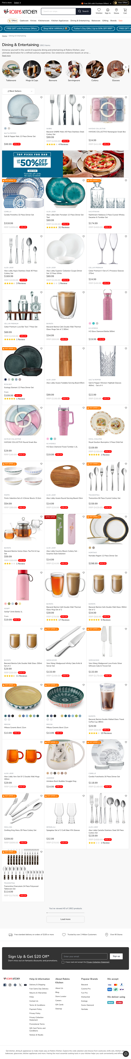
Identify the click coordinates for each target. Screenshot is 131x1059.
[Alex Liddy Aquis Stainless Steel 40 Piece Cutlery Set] (23, 249)
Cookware (24, 21)
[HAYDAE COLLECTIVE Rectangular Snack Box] (108, 110)
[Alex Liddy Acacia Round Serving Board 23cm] (65, 476)
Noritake (93, 552)
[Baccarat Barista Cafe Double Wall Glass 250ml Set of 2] (23, 641)
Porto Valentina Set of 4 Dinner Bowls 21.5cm (22, 498)
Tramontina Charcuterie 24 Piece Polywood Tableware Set (21, 887)
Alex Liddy (51, 212)
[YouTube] (25, 985)
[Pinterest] (15, 985)
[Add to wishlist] (41, 97)
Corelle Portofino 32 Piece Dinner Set (19, 215)
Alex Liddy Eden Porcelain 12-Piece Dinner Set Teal (65, 216)
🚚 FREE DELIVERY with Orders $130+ (93, 4)
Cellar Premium (96, 268)
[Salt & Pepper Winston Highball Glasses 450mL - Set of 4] (108, 361)
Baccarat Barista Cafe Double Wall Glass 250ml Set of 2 (23, 664)
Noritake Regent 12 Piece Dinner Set (103, 556)
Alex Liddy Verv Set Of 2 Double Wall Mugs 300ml (22, 778)
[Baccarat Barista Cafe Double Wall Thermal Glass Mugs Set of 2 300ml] (65, 305)
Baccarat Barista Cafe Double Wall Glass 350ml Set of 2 (108, 608)
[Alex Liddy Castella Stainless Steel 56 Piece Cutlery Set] (108, 808)
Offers (14, 21)
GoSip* (7, 608)
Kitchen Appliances (59, 21)
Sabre (49, 129)
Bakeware (96, 21)
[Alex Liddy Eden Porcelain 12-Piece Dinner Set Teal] (65, 193)
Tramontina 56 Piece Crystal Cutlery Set (104, 498)
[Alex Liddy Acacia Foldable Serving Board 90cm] (65, 361)
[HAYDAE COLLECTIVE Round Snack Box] (23, 420)
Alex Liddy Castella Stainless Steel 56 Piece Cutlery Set (106, 831)
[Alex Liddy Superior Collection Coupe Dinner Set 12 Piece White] (65, 249)
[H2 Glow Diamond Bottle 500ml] (108, 305)
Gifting (105, 21)
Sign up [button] (116, 956)
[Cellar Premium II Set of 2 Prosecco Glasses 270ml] (108, 249)
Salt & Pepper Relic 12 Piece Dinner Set (20, 136)
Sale (120, 21)
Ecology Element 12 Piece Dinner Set (19, 388)
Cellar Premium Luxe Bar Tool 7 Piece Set (20, 327)
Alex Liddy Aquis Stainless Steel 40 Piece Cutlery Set (20, 272)
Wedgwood (51, 660)
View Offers (121, 3)
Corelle (7, 212)
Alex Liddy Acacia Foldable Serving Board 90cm (65, 383)
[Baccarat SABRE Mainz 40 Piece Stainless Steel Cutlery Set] (65, 110)
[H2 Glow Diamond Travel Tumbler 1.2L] (65, 420)
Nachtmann (94, 212)
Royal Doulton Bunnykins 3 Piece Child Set (106, 442)
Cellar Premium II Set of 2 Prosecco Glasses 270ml (106, 272)
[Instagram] (10, 985)
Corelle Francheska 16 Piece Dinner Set (104, 777)
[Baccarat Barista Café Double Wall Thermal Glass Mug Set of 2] (65, 585)
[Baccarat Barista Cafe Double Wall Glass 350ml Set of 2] (108, 585)
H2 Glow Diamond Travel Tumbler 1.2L (62, 447)
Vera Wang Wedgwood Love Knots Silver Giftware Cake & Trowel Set (105, 664)
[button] (126, 67)
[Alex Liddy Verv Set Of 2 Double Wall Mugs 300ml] (23, 754)
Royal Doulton (95, 439)
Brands (113, 21)
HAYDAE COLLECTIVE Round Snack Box (20, 442)
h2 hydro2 (93, 328)
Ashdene (50, 778)
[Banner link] (65, 164)
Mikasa (7, 724)
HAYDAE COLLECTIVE (97, 129)
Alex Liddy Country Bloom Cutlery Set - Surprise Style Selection (62, 552)
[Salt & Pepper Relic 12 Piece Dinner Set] (23, 110)
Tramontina (94, 495)
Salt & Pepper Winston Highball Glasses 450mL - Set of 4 (105, 384)
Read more (6, 56)
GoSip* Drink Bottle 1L (13, 612)
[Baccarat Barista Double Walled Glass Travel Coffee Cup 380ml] (108, 697)
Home (4, 36)
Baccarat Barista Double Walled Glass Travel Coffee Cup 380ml (106, 720)
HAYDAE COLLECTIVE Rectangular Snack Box (107, 132)
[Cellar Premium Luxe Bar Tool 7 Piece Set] (23, 305)
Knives (33, 21)
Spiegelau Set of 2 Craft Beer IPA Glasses (63, 830)
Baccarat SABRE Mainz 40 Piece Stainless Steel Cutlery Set (65, 133)
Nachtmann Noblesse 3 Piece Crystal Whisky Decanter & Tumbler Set (106, 216)
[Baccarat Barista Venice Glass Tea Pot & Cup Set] (23, 529)
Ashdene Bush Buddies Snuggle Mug (61, 781)
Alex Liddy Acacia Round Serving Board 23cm (64, 498)
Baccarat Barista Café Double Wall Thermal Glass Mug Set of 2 (63, 608)
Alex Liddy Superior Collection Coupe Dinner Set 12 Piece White (64, 272)
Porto (7, 495)
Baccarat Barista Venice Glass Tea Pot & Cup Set (22, 552)
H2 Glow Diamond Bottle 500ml (102, 331)
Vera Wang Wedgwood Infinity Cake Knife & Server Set (64, 664)
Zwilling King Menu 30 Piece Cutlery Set (20, 830)
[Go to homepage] (20, 11)
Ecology (8, 384)
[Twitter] (20, 985)
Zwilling (8, 827)
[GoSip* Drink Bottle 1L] (23, 585)
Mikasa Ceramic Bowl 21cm (15, 728)
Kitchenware (43, 21)
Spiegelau (50, 827)
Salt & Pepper (10, 133)
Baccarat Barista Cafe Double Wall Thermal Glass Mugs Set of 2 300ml (63, 328)
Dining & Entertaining (80, 21)
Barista (49, 324)
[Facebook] (5, 985)
